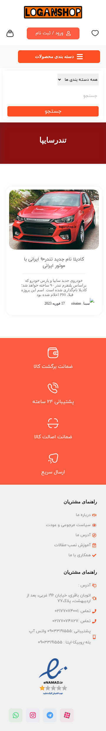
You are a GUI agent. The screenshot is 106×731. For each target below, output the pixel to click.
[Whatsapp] (15, 715)
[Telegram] (50, 715)
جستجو (53, 111)
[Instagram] (32, 715)
